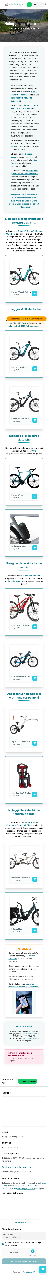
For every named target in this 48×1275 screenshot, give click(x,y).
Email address (8, 1234)
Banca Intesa (31, 1034)
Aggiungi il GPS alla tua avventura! (26, 319)
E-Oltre (14, 146)
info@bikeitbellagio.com (12, 1136)
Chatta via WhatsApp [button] (28, 1081)
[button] (29, 4)
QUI (34, 979)
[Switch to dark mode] (45, 4)
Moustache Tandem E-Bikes (25, 173)
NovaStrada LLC (29, 1272)
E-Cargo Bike (32, 170)
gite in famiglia (14, 581)
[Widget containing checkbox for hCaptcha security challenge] (19, 1252)
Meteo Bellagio (20, 1222)
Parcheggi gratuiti (30, 1038)
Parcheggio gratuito (26, 1188)
